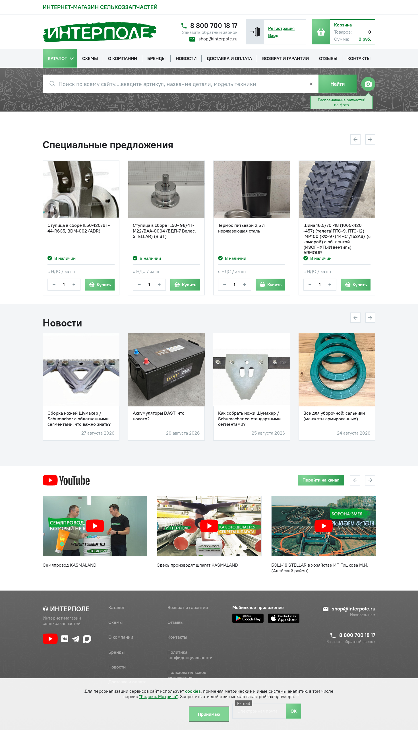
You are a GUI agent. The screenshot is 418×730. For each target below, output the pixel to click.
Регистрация (281, 28)
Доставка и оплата (127, 681)
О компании (120, 637)
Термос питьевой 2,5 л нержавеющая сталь (241, 228)
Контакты (177, 637)
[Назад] (355, 139)
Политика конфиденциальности (189, 654)
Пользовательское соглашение (186, 674)
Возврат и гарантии (187, 607)
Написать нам (362, 614)
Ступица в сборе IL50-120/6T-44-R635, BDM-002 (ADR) (78, 228)
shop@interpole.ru (217, 39)
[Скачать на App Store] (283, 618)
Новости (117, 667)
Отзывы (175, 622)
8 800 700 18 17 (213, 25)
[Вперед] (370, 139)
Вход (273, 35)
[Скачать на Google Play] (248, 618)
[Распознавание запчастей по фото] (368, 84)
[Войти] (255, 31)
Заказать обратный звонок (209, 32)
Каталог (116, 607)
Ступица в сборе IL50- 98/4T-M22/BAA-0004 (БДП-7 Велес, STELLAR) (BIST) (164, 231)
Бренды (116, 652)
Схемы (115, 622)
